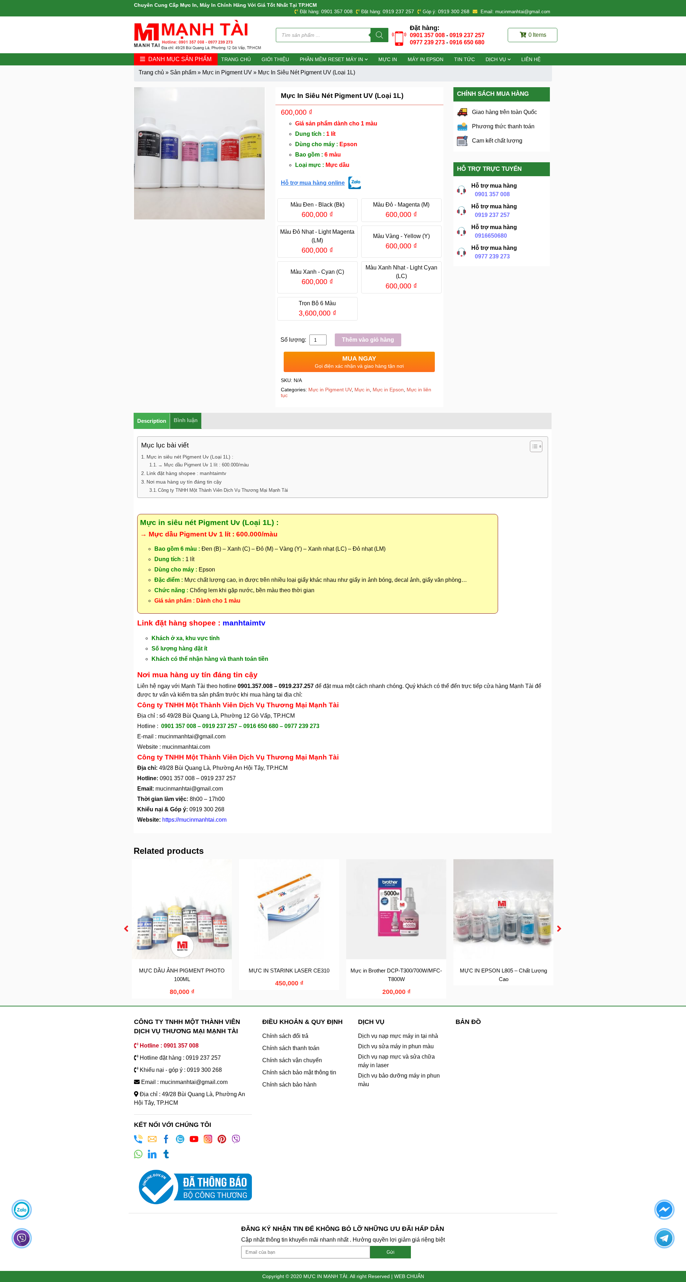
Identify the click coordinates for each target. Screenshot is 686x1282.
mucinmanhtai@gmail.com (192, 736)
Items (537, 35)
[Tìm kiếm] (379, 35)
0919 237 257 (398, 11)
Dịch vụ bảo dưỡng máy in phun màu (399, 1080)
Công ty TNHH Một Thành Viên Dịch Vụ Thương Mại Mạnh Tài (223, 490)
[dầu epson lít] (199, 153)
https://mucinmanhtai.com (194, 820)
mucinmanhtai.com (186, 747)
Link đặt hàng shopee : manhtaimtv (186, 473)
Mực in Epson (388, 389)
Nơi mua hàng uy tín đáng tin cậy (184, 482)
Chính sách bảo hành (289, 1084)
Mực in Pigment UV (227, 72)
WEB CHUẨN (409, 1276)
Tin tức (464, 59)
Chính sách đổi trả (285, 1036)
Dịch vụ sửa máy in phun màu (396, 1046)
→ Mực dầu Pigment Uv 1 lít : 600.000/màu (203, 464)
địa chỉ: (293, 695)
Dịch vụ (496, 59)
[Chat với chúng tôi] (22, 1210)
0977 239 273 (427, 42)
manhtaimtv (244, 623)
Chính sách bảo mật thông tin (299, 1072)
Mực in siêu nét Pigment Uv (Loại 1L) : (189, 457)
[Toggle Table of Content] (533, 446)
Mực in (387, 59)
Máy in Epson (425, 59)
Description (151, 421)
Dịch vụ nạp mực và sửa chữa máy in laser (396, 1061)
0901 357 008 (337, 11)
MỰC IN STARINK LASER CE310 (289, 970)
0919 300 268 (453, 11)
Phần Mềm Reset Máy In (331, 59)
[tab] (152, 421)
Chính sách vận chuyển (292, 1060)
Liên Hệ (531, 59)
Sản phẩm (183, 72)
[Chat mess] (664, 1210)
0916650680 (491, 236)
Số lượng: (294, 340)
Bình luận (186, 420)
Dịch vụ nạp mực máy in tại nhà (398, 1036)
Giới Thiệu (275, 59)
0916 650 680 (466, 42)
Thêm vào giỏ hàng (368, 340)
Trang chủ (236, 59)
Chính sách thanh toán (290, 1048)
